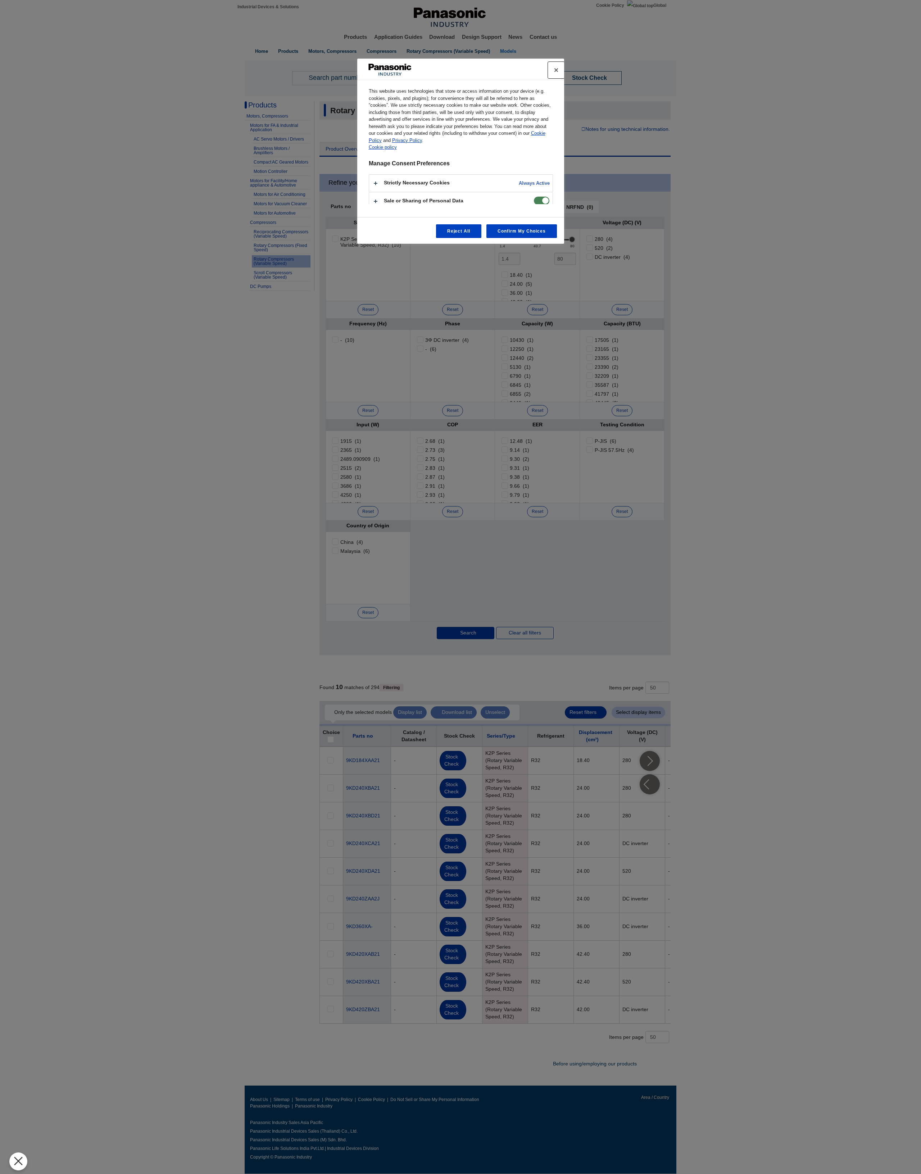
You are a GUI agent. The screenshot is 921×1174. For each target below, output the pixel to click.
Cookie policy (383, 147)
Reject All (459, 231)
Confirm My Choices (521, 231)
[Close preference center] (556, 70)
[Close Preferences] (18, 1161)
